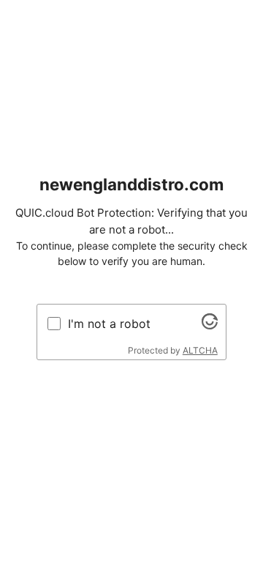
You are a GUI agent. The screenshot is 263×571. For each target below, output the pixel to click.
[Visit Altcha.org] (210, 325)
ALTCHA (200, 350)
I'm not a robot (109, 323)
